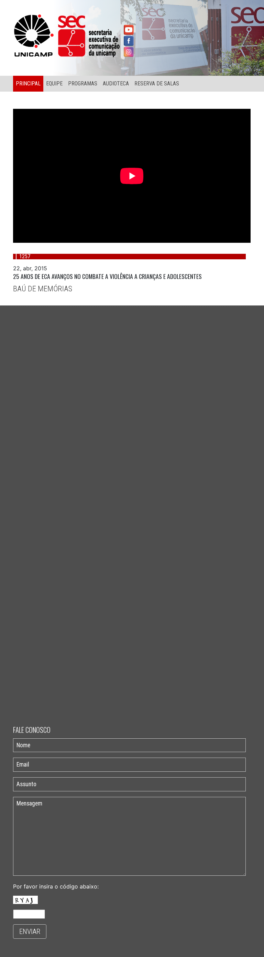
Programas (82, 83)
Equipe (54, 83)
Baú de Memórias (42, 288)
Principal (28, 83)
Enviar (29, 931)
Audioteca (116, 83)
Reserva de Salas (156, 83)
